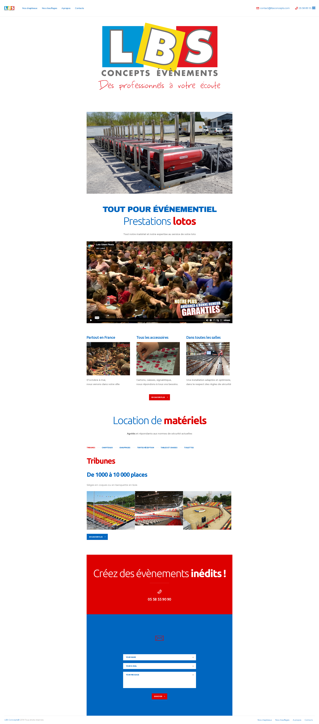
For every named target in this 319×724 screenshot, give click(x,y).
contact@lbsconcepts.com (159, 648)
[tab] (91, 447)
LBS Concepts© (12, 720)
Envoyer (158, 696)
